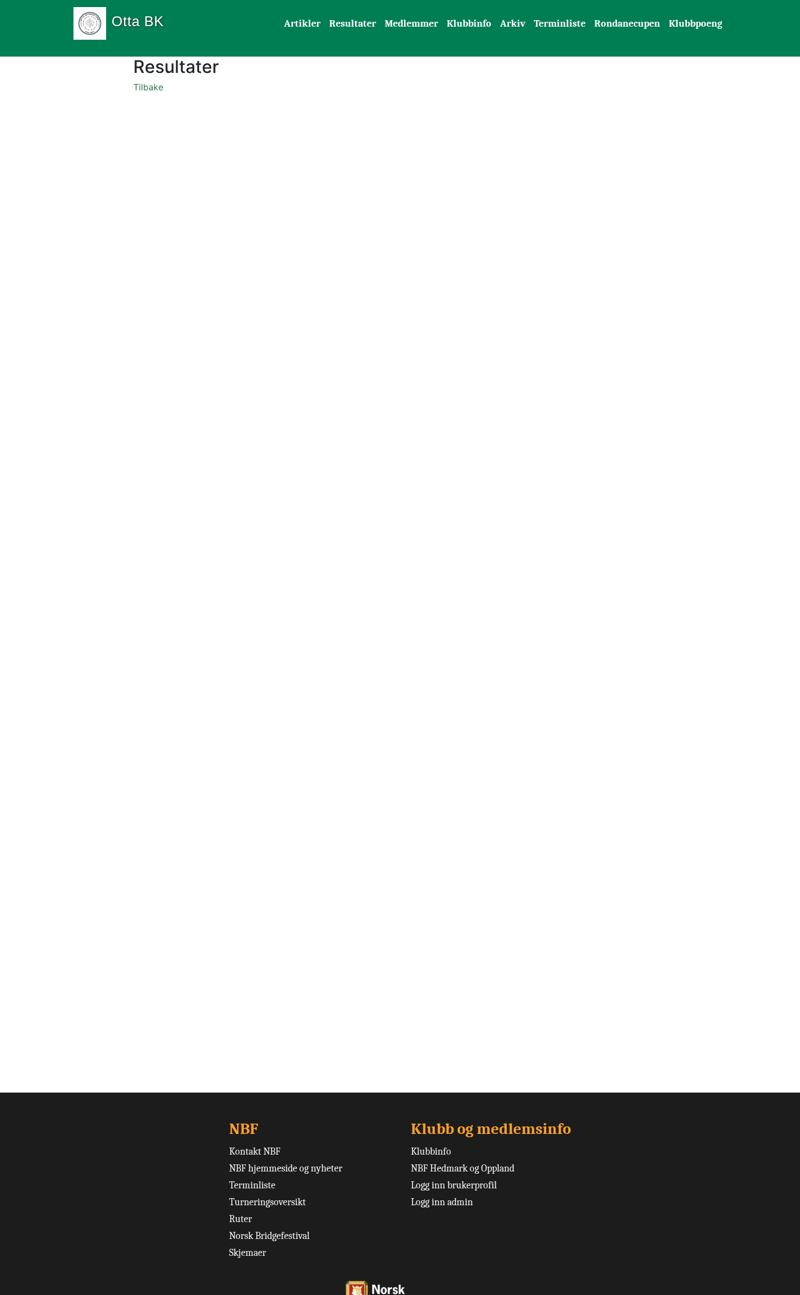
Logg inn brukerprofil (454, 1185)
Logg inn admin (442, 1202)
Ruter (240, 1219)
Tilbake (148, 87)
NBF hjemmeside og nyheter (285, 1168)
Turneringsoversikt (267, 1202)
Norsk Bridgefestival (269, 1236)
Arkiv (512, 23)
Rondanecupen (627, 23)
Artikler (302, 23)
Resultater (352, 23)
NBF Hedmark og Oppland (462, 1168)
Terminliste (560, 23)
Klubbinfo (469, 23)
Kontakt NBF (254, 1151)
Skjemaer (247, 1253)
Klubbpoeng (695, 23)
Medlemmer (411, 23)
